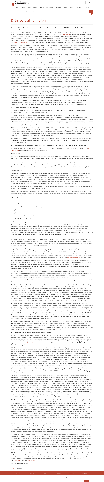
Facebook (71, 473)
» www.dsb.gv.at (31, 460)
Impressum (55, 477)
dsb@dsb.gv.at (18, 460)
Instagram (84, 473)
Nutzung (65, 477)
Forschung (58, 7)
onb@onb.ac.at (66, 34)
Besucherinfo (49, 7)
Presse (44, 473)
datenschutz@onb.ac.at (20, 42)
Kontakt (18, 473)
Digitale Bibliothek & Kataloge (29, 7)
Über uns (78, 7)
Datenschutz (60, 477)
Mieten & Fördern (68, 7)
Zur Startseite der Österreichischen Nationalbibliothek (78, 477)
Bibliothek (16, 7)
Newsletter (58, 473)
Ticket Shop (31, 473)
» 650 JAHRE (86, 7)
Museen (42, 7)
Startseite (13, 468)
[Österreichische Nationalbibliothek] (20, 4)
